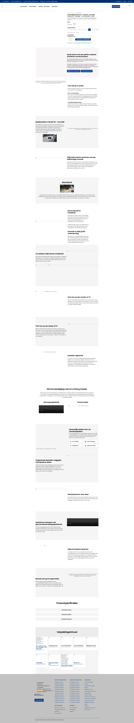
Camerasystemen (23, 6)
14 (94, 29)
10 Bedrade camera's (59, 696)
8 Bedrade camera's (59, 695)
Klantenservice (119, 1)
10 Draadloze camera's (75, 696)
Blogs (86, 704)
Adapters (72, 711)
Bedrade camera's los (60, 707)
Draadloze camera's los (60, 709)
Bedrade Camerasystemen (60, 680)
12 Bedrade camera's (59, 698)
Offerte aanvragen (89, 682)
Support (124, 1)
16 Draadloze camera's (75, 702)
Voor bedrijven (88, 693)
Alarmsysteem (47, 6)
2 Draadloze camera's (75, 684)
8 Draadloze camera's (75, 695)
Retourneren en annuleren (90, 698)
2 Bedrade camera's (59, 684)
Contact (86, 684)
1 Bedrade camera (59, 682)
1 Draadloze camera (74, 682)
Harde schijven (58, 713)
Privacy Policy (88, 709)
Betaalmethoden (88, 689)
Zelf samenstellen (32, 6)
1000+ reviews (54, 1)
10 (89, 29)
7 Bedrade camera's (59, 693)
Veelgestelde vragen (89, 702)
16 (97, 29)
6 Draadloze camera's (75, 691)
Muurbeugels (72, 709)
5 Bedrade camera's (59, 689)
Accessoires (40, 6)
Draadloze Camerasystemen (76, 680)
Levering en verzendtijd (90, 696)
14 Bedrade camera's (59, 700)
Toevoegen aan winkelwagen (83, 39)
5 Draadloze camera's (75, 689)
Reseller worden (88, 695)
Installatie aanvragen (90, 685)
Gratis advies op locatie (90, 691)
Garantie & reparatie (89, 700)
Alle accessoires (73, 707)
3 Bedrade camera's (59, 685)
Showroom (130, 1)
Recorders (57, 711)
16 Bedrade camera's (59, 702)
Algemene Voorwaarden (90, 707)
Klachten (87, 706)
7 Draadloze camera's (75, 693)
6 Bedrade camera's (59, 691)
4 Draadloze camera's (75, 687)
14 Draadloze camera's (75, 700)
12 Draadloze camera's (75, 698)
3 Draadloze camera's (75, 685)
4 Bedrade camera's (59, 687)
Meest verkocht (55, 6)
